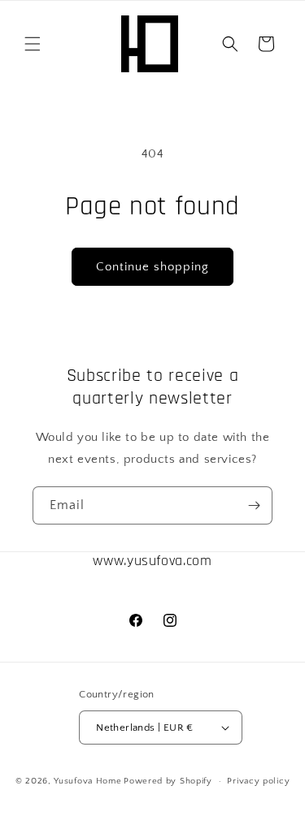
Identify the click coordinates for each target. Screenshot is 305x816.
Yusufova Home (87, 781)
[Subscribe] (254, 505)
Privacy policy (258, 781)
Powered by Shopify (168, 781)
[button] (32, 44)
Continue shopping (152, 267)
